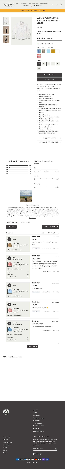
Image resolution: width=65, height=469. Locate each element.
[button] (44, 38)
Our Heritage (36, 415)
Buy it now (49, 79)
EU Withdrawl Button (38, 431)
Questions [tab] (26, 223)
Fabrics (5, 447)
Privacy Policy (36, 420)
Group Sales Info (7, 442)
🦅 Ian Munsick (36, 6)
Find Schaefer (6, 437)
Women (23, 3)
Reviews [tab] (13, 223)
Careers (5, 452)
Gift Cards (5, 439)
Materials (44, 3)
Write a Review (51, 227)
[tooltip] (38, 205)
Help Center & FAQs (38, 425)
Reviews (35, 410)
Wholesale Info (7, 445)
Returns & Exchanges (38, 418)
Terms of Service (37, 423)
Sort (43, 233)
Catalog (5, 450)
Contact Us (36, 428)
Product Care (49, 138)
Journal (35, 412)
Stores (25, 6)
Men (17, 3)
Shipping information (49, 142)
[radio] (39, 51)
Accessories (33, 3)
